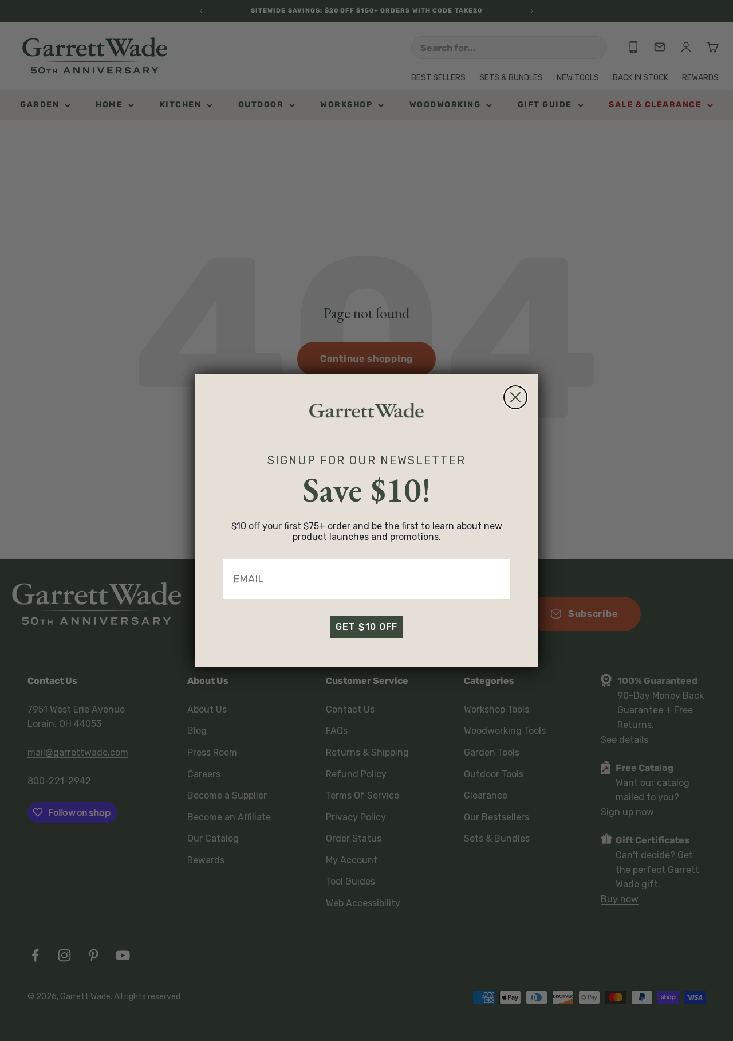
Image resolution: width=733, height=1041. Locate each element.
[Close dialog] (515, 397)
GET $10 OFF (366, 626)
